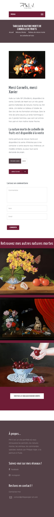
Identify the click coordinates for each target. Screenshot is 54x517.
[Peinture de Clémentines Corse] (52, 251)
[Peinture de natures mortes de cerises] (52, 346)
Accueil (11, 32)
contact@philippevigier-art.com (26, 497)
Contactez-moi (15, 171)
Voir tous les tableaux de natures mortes (27, 396)
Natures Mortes (21, 32)
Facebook (15, 469)
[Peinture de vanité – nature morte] (52, 300)
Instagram (15, 475)
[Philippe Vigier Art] (27, 6)
